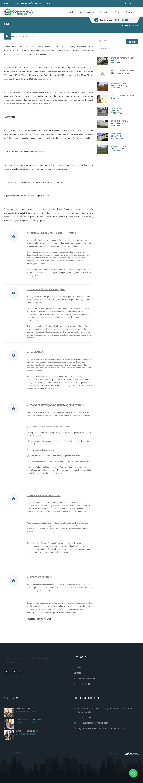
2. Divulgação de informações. (46, 289)
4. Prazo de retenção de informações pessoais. (55, 405)
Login (8, 3)
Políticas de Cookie (82, 684)
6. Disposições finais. (39, 577)
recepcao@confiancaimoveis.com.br (33, 3)
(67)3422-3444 (121, 20)
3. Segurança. (35, 351)
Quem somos (87, 12)
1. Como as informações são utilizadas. (51, 233)
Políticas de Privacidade (84, 678)
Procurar (132, 41)
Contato (130, 12)
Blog (117, 12)
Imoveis (104, 12)
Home (128, 25)
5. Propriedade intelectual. (44, 495)
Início (71, 12)
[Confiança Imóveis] (18, 12)
